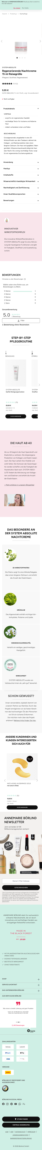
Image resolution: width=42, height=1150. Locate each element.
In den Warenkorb (15, 416)
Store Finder (22, 1119)
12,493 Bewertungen (18, 1025)
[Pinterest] (11, 1104)
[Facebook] (3, 1104)
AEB (11, 1132)
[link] (16, 315)
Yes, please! (16, 8)
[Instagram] (7, 1104)
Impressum (31, 1132)
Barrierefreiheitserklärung (21, 1138)
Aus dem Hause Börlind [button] (11, 996)
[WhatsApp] (20, 1104)
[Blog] (24, 1104)
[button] (21, 320)
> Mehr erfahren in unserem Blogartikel (19, 485)
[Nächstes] (40, 41)
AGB (6, 1132)
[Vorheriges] (1, 41)
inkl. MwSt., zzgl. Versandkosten (27, 93)
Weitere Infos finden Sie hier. (25, 720)
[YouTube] (15, 1104)
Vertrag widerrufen (21, 1125)
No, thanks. (25, 8)
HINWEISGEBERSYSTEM (20, 1135)
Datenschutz (20, 1132)
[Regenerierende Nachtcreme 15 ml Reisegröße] (21, 39)
